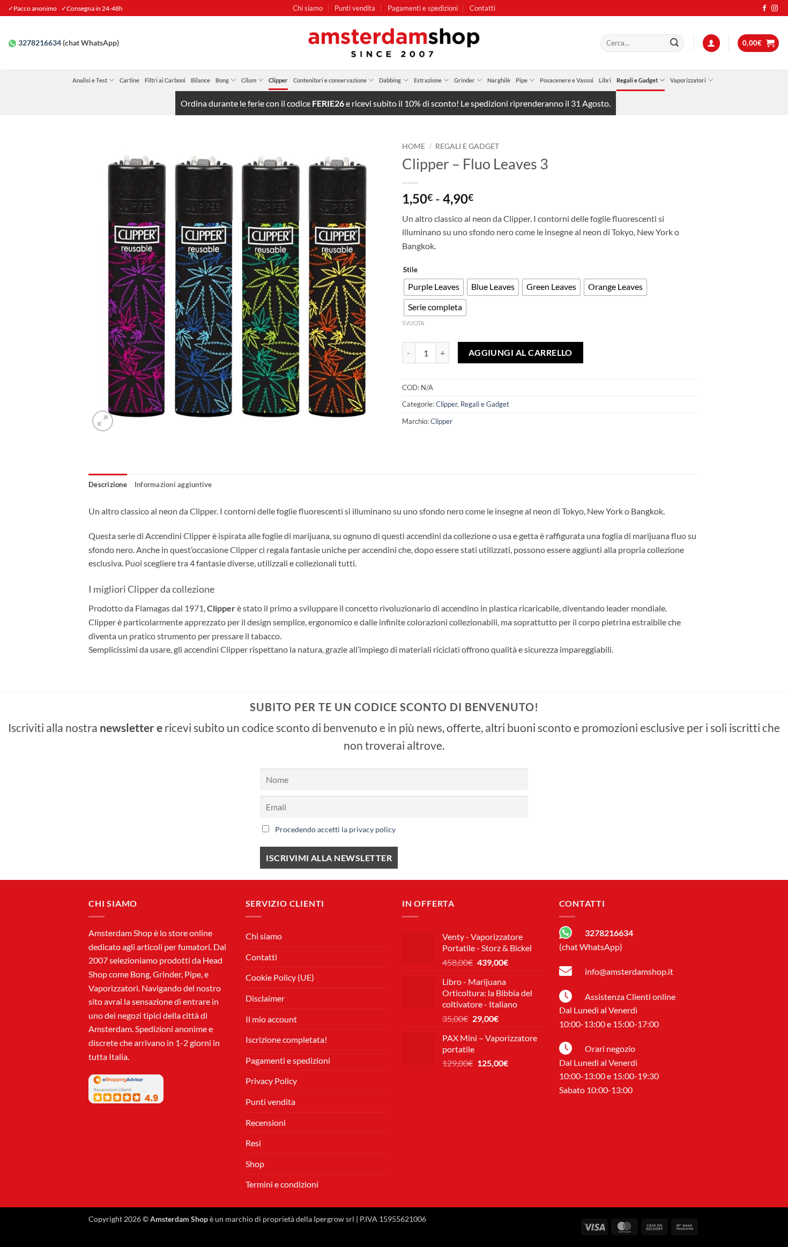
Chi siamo (308, 8)
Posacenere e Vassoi (566, 80)
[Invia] (674, 43)
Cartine (129, 80)
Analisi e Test (89, 80)
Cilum (248, 80)
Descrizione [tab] (107, 484)
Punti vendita (354, 8)
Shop (255, 1164)
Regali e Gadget (637, 80)
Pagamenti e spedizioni (423, 8)
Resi (253, 1143)
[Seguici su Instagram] (774, 8)
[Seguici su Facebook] (764, 8)
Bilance (200, 80)
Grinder (464, 80)
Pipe (521, 80)
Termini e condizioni (282, 1184)
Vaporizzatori (688, 80)
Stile (410, 270)
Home (413, 146)
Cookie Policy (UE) (280, 977)
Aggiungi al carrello (521, 352)
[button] (711, 43)
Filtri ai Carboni (165, 80)
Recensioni (266, 1122)
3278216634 (39, 43)
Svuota (413, 322)
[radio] (433, 287)
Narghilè (498, 80)
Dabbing (390, 80)
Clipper (278, 80)
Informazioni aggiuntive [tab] (173, 484)
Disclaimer (265, 998)
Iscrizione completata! (286, 1039)
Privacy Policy (271, 1081)
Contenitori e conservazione (330, 80)
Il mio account (271, 1019)
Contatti (482, 8)
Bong (222, 80)
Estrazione (428, 80)
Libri (605, 80)
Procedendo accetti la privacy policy (335, 829)
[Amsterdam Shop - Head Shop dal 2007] (394, 43)
